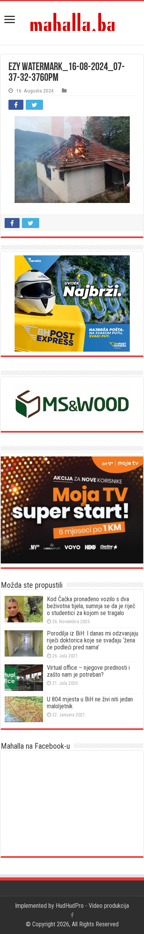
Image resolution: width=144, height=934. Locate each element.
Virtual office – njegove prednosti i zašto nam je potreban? (88, 671)
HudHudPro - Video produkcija (92, 905)
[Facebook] (72, 915)
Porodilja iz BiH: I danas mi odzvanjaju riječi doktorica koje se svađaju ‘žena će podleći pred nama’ (92, 640)
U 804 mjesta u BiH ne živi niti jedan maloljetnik (90, 703)
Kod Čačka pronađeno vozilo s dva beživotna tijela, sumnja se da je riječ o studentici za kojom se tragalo (91, 606)
